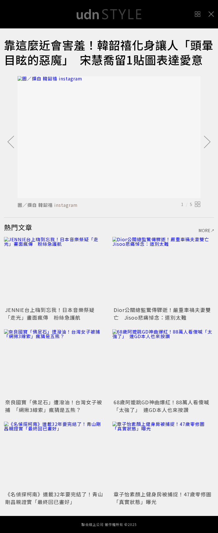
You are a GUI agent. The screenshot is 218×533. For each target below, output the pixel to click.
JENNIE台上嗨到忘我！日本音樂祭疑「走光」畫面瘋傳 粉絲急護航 (50, 313)
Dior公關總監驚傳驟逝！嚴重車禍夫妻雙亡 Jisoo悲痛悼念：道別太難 (162, 313)
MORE (205, 230)
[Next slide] (207, 142)
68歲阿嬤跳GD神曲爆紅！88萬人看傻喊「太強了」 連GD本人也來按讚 (161, 405)
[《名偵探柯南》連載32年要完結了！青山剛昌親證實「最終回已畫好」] (55, 456)
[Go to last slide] (11, 142)
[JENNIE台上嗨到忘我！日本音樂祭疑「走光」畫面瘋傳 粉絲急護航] (55, 271)
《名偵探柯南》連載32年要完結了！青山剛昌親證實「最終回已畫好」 (54, 497)
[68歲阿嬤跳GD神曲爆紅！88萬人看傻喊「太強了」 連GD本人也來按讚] (163, 363)
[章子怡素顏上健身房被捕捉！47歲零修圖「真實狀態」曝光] (163, 456)
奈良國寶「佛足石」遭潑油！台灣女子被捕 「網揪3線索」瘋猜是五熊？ (53, 405)
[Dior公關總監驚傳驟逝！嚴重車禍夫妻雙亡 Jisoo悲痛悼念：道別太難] (163, 271)
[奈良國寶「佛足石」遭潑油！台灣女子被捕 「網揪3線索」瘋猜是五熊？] (55, 363)
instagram (66, 204)
